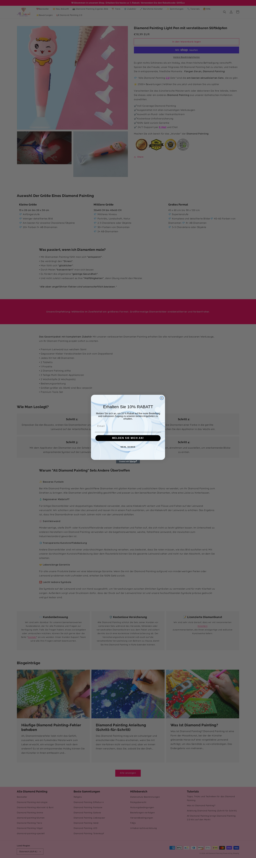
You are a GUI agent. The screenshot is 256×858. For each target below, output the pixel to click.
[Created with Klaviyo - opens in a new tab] (128, 461)
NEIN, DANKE (128, 447)
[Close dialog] (162, 398)
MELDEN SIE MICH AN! (128, 438)
